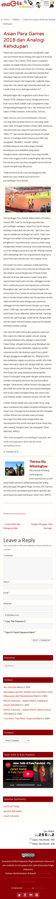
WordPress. (39, 888)
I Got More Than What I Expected (19, 718)
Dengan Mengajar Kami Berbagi (42, 526)
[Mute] (44, 785)
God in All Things (11, 806)
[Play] (6, 785)
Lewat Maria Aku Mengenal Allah (12, 526)
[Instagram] (36, 895)
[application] (28, 774)
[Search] (49, 666)
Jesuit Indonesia (11, 816)
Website (7, 603)
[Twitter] (19, 895)
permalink (20, 513)
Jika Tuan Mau (10, 687)
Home (6, 19)
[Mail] (30, 895)
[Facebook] (25, 895)
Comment (8, 555)
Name (6, 582)
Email (6, 592)
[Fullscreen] (49, 785)
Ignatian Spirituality (12, 811)
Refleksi (16, 19)
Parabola (27, 888)
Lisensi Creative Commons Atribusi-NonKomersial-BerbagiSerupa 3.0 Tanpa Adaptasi (28, 877)
